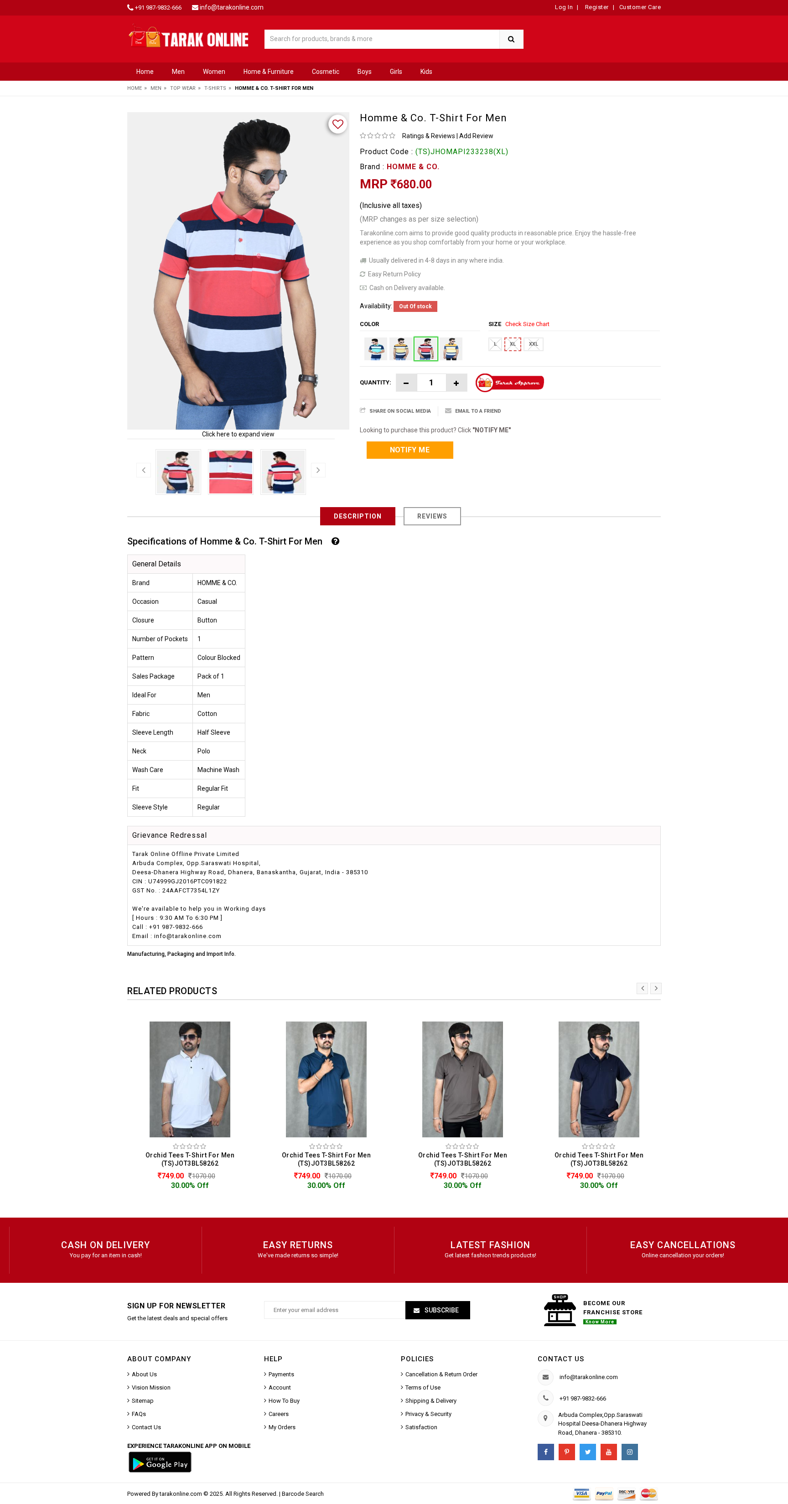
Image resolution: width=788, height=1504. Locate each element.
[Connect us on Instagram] (630, 1452)
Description (358, 516)
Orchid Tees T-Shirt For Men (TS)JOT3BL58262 (190, 1159)
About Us (144, 1374)
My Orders (282, 1427)
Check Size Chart (527, 324)
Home (145, 71)
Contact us (561, 1359)
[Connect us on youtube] (609, 1452)
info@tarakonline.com (232, 7)
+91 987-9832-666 (158, 7)
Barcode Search (303, 1493)
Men (178, 71)
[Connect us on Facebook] (546, 1452)
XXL (533, 344)
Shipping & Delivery (430, 1400)
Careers (279, 1414)
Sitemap (143, 1400)
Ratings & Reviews (428, 136)
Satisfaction (421, 1427)
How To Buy (284, 1400)
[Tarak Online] (188, 34)
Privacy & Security (428, 1414)
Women (214, 71)
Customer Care (640, 7)
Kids (426, 71)
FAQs (139, 1414)
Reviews (432, 516)
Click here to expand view (238, 434)
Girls (396, 71)
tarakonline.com (181, 1493)
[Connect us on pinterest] (567, 1452)
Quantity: (375, 382)
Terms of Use (423, 1387)
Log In (564, 7)
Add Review (476, 136)
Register (596, 7)
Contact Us (146, 1427)
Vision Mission (151, 1387)
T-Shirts (215, 88)
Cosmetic (325, 71)
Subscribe (441, 1310)
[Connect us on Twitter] (588, 1452)
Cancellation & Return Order (441, 1374)
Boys (365, 71)
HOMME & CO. (413, 166)
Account (280, 1387)
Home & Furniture (269, 71)
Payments (281, 1374)
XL (513, 344)
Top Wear (183, 88)
